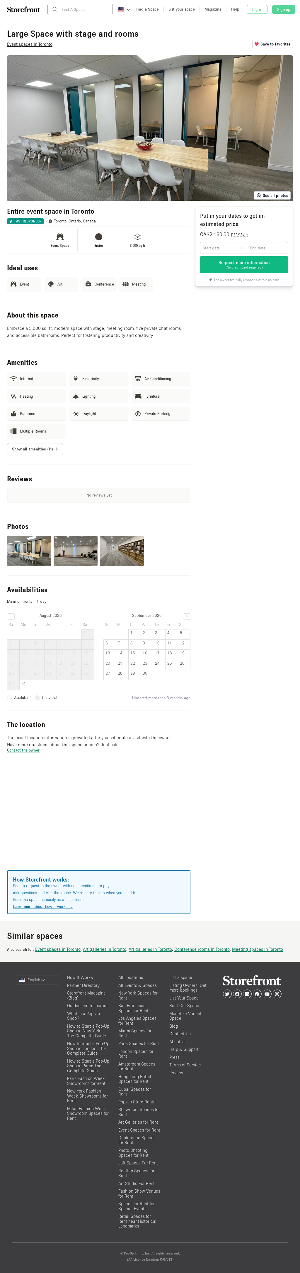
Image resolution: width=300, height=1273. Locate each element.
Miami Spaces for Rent (134, 1033)
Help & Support (184, 1049)
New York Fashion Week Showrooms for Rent (87, 1095)
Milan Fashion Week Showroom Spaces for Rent (88, 1113)
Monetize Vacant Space (185, 1016)
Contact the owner (23, 750)
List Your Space (184, 997)
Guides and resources (87, 1005)
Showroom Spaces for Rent (139, 1112)
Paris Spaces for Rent (138, 1043)
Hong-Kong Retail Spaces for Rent (134, 1079)
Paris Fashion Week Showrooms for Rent (86, 1081)
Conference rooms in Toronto (202, 949)
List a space (180, 977)
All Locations (130, 977)
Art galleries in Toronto (104, 949)
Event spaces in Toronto (58, 949)
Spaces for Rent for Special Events (136, 1206)
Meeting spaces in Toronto (257, 949)
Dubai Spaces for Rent (134, 1092)
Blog (173, 1026)
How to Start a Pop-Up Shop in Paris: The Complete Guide (88, 1065)
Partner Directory (83, 985)
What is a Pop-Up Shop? (83, 1016)
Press (174, 1057)
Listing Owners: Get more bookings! (188, 988)
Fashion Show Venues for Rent (139, 1193)
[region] (98, 819)
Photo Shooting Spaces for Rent (133, 1153)
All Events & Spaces (137, 985)
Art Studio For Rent (136, 1183)
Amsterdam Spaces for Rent (136, 1066)
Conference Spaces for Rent (137, 1140)
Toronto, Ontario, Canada (75, 221)
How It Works (80, 977)
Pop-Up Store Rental (137, 1101)
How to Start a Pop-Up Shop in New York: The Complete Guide (88, 1031)
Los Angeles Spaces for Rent (137, 1021)
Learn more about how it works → (43, 906)
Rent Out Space (184, 1005)
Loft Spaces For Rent (138, 1162)
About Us (178, 1041)
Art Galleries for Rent (138, 1122)
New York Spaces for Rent (138, 995)
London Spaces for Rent (136, 1054)
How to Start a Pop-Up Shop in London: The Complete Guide (88, 1048)
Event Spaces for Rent (139, 1129)
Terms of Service (185, 1064)
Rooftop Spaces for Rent (136, 1173)
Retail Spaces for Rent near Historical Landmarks (137, 1221)
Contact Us (180, 1033)
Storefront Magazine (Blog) (86, 995)
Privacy (176, 1072)
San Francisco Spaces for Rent (133, 1008)
